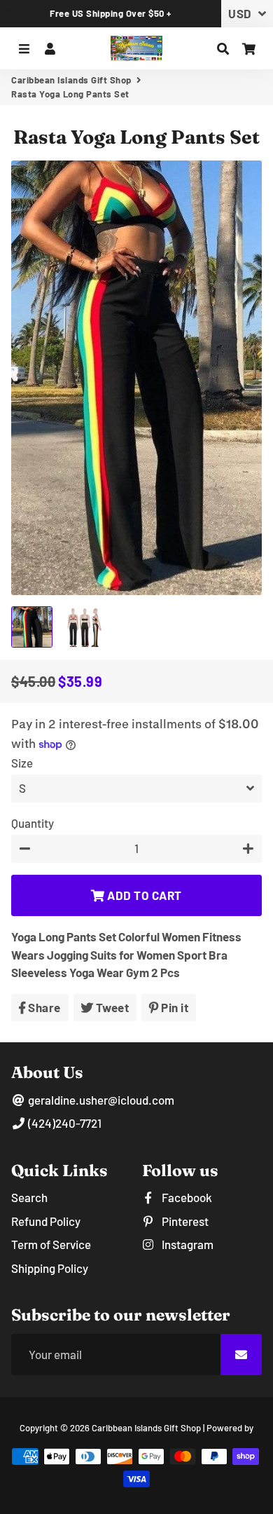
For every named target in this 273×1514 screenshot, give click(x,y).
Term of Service (51, 1244)
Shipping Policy (49, 1268)
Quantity (32, 823)
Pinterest (184, 1221)
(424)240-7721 (64, 1123)
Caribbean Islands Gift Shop (71, 80)
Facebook (186, 1197)
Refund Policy (45, 1221)
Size (22, 763)
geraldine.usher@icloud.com (100, 1100)
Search (29, 1197)
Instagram (187, 1244)
